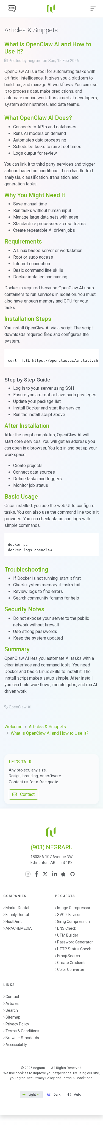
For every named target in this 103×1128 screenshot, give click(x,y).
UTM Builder (67, 935)
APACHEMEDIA (18, 928)
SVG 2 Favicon (69, 914)
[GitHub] (72, 874)
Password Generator (75, 942)
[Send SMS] (11, 9)
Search (11, 1010)
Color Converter (70, 969)
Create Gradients (72, 962)
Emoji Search (68, 956)
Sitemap (12, 1017)
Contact (26, 794)
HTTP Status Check (74, 949)
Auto (77, 1094)
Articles (12, 1003)
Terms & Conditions (22, 1031)
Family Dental (17, 914)
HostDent (13, 921)
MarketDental (17, 908)
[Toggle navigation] (93, 8)
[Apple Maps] (63, 874)
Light (32, 1094)
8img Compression (73, 921)
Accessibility (16, 1044)
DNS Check (66, 928)
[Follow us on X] (45, 874)
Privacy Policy (17, 1024)
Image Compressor (73, 908)
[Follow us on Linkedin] (54, 874)
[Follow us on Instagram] (28, 874)
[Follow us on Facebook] (36, 874)
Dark (56, 1094)
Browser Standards (22, 1038)
